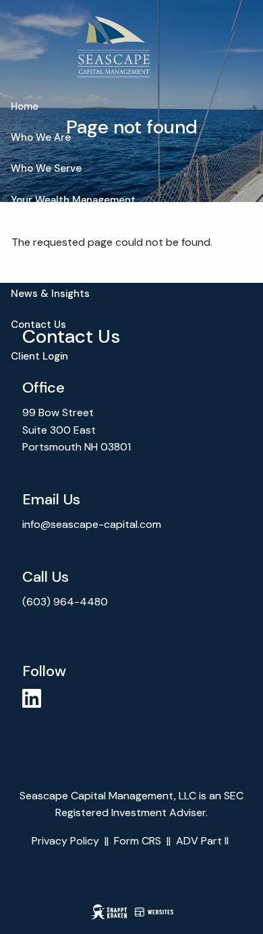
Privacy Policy (65, 841)
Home (24, 106)
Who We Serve (46, 168)
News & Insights (50, 293)
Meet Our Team (48, 231)
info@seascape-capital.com (91, 524)
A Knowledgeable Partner (72, 262)
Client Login (39, 356)
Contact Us (38, 324)
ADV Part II (202, 841)
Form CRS (137, 841)
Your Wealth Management (73, 200)
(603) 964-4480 (66, 602)
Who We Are (41, 137)
